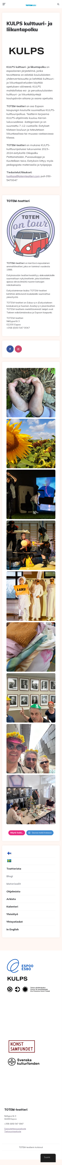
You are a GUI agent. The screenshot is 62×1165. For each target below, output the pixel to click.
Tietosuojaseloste (12, 1131)
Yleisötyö (12, 914)
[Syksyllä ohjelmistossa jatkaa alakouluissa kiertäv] (30, 596)
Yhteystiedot (14, 921)
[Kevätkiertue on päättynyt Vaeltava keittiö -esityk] (30, 698)
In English (12, 929)
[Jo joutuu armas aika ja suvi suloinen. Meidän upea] (30, 748)
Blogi (9, 876)
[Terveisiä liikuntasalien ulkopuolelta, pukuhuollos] (30, 647)
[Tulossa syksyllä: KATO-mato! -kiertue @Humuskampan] (30, 392)
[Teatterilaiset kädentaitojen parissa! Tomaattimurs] (30, 799)
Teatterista (13, 868)
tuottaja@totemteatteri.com (23, 176)
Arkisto (11, 899)
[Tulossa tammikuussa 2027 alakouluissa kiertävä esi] (30, 443)
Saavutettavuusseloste (15, 1128)
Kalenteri (12, 906)
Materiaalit (13, 883)
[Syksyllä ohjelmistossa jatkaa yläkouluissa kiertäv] (30, 545)
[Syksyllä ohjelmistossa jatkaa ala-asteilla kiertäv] (30, 494)
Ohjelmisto (13, 891)
